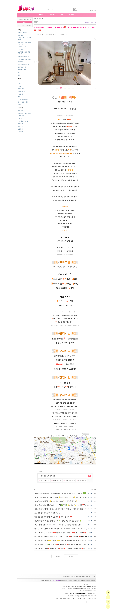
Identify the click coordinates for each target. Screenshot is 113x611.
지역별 (41, 14)
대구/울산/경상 (22, 67)
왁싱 (19, 96)
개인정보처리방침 (55, 580)
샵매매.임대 (21, 115)
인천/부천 (20, 49)
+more (40, 471)
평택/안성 (20, 61)
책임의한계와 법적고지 (66, 580)
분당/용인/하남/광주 (23, 56)
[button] (93, 62)
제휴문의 (72, 14)
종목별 (19, 104)
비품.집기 (20, 118)
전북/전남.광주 (22, 69)
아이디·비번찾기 (27, 25)
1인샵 (19, 83)
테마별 (19, 78)
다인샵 (19, 86)
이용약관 (93, 580)
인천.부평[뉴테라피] (93, 544)
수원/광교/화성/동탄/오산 (25, 59)
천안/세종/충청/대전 (23, 64)
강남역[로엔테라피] (93, 520)
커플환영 (20, 94)
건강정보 (20, 129)
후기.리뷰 (20, 110)
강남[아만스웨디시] (38, 34)
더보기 (91, 602)
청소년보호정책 (86, 580)
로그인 (25, 22)
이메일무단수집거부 (77, 580)
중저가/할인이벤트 (23, 102)
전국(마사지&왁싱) (23, 32)
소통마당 (20, 123)
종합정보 (20, 126)
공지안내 (20, 131)
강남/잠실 (20, 35)
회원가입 (20, 25)
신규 (19, 80)
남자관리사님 (21, 91)
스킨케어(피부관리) (23, 99)
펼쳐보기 (87, 22)
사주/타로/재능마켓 (23, 121)
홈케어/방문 (21, 88)
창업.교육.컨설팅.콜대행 (24, 113)
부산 (19, 72)
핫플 (62, 14)
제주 (19, 75)
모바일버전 (93, 10)
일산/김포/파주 (22, 46)
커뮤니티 (52, 14)
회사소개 (48, 580)
